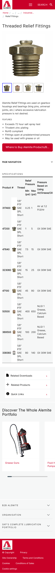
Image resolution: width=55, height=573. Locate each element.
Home (5, 12)
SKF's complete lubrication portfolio (21, 526)
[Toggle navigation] (30, 4)
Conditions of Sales (25, 563)
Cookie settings (9, 568)
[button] (45, 4)
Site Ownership (9, 558)
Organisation (11, 515)
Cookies (6, 563)
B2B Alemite (10, 505)
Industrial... (28, 12)
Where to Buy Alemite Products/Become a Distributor (29, 147)
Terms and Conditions (33, 558)
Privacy (23, 552)
